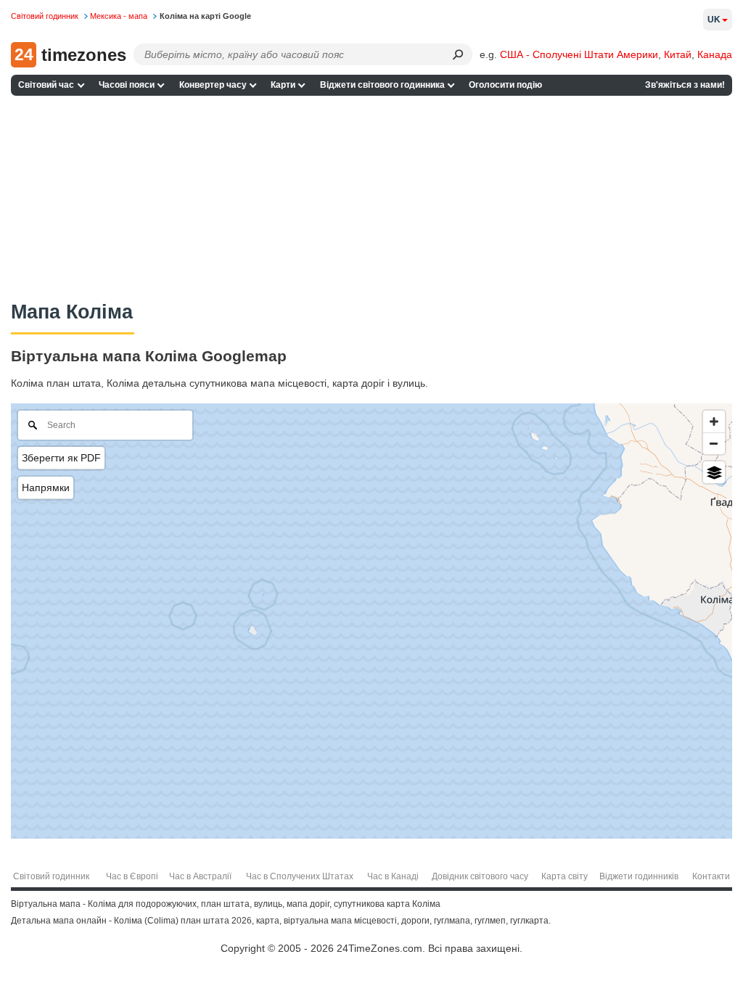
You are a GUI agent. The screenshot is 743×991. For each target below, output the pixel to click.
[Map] (371, 621)
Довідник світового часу (480, 876)
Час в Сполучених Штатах (299, 876)
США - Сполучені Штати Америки (579, 54)
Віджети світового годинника (382, 85)
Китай (677, 54)
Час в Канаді (393, 876)
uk (714, 20)
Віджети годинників (638, 876)
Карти (283, 85)
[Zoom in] (714, 421)
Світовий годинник (51, 876)
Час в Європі (132, 876)
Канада (714, 54)
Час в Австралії (200, 876)
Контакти (711, 876)
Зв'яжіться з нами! (685, 85)
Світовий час (46, 85)
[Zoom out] (714, 443)
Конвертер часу (213, 85)
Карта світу (564, 876)
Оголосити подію (505, 85)
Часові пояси (127, 85)
